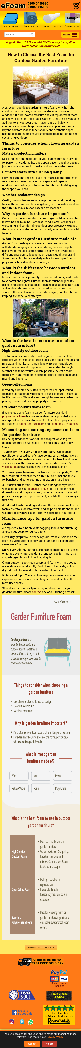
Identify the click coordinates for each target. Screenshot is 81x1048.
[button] (41, 947)
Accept (32, 1043)
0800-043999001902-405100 (38, 5)
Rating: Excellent (59, 1014)
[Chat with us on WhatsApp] (30, 1022)
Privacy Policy (55, 1036)
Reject (49, 1043)
